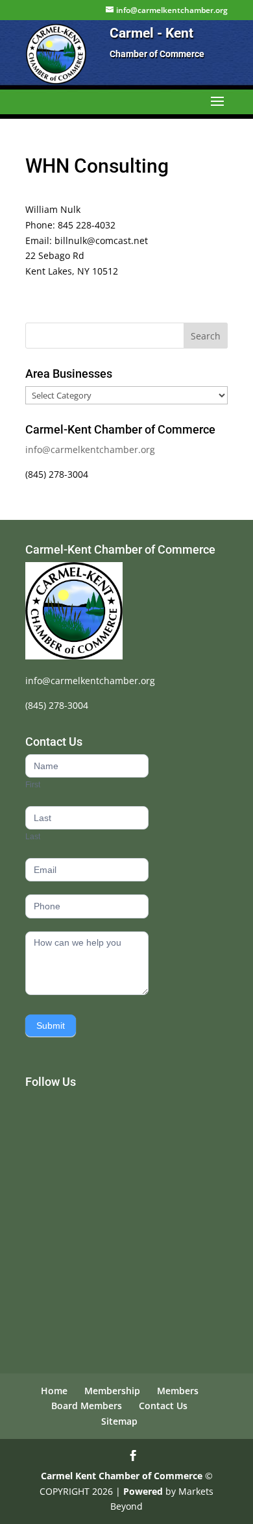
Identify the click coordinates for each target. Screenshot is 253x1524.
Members (178, 1390)
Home (54, 1390)
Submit (50, 1025)
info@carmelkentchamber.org (90, 449)
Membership (112, 1390)
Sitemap (119, 1421)
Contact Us (163, 1405)
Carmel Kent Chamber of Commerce (121, 1475)
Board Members (86, 1405)
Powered (143, 1491)
